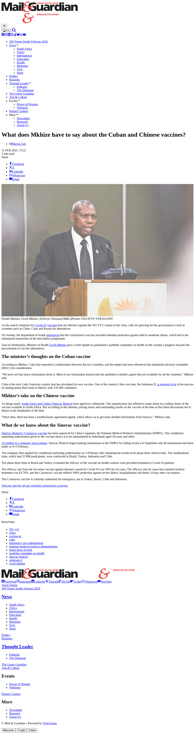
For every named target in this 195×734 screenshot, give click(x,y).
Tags (4, 585)
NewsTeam (50, 723)
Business (7, 638)
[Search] (14, 31)
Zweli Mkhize (57, 345)
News (7, 596)
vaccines (52, 325)
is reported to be (166, 384)
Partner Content (11, 694)
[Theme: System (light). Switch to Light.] (7, 31)
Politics (6, 635)
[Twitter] (18, 35)
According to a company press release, (25, 443)
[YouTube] (24, 35)
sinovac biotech (18, 556)
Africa (13, 608)
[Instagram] (6, 35)
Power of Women (19, 684)
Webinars (14, 687)
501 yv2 (14, 529)
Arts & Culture (10, 668)
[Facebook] (3, 35)
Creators (12, 585)
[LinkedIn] (9, 35)
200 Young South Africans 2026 (21, 588)
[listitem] (9, 581)
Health (13, 618)
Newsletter (15, 710)
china (12, 532)
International (16, 611)
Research (14, 713)
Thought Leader (17, 646)
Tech (12, 625)
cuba (12, 539)
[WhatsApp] (21, 35)
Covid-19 (40, 325)
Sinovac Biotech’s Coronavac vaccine (24, 433)
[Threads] (12, 35)
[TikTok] (15, 35)
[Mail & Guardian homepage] (97, 13)
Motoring (14, 621)
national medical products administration (33, 546)
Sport (12, 628)
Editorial (14, 654)
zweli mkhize (17, 563)
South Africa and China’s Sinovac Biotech (47, 403)
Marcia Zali (19, 143)
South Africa (16, 604)
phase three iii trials (20, 549)
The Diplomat (17, 658)
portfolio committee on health (26, 553)
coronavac (15, 536)
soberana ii (15, 560)
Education (15, 615)
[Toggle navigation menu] (4, 26)
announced (52, 335)
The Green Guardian (14, 664)
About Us (15, 716)
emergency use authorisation (26, 543)
